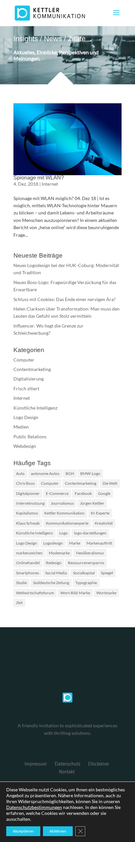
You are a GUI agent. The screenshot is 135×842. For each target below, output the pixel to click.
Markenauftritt (99, 543)
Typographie (86, 582)
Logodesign (53, 543)
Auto (20, 473)
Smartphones (27, 572)
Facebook (83, 493)
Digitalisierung (28, 378)
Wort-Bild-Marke (75, 592)
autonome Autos (45, 473)
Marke (74, 543)
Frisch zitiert (26, 388)
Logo (63, 532)
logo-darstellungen (90, 532)
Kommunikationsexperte (67, 523)
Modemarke (59, 552)
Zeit (19, 602)
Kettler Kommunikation (64, 513)
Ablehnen (57, 831)
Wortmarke (106, 592)
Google (104, 493)
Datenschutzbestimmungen (34, 807)
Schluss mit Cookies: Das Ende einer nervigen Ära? (64, 299)
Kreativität (104, 523)
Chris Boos (25, 483)
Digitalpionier (28, 493)
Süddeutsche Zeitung (51, 582)
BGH (70, 473)
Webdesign (24, 446)
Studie (21, 582)
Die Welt (110, 483)
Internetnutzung (30, 503)
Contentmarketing (32, 369)
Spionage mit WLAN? (38, 177)
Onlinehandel (28, 562)
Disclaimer (98, 764)
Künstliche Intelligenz (35, 408)
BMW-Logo (90, 473)
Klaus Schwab (28, 523)
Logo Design (25, 417)
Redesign (54, 562)
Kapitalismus (27, 513)
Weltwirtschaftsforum (35, 592)
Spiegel (107, 572)
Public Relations (30, 436)
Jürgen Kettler (92, 503)
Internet (50, 184)
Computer (23, 359)
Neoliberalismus (90, 552)
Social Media (56, 572)
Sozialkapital (84, 572)
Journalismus (62, 503)
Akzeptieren (23, 831)
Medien (21, 426)
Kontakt (67, 772)
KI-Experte (100, 513)
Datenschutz (67, 764)
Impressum (36, 764)
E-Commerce (57, 493)
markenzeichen (29, 552)
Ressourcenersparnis (86, 562)
